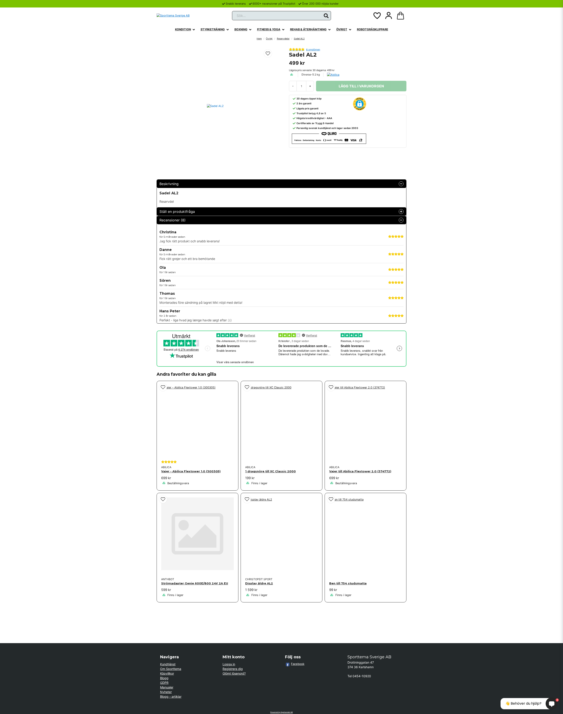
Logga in (229, 664)
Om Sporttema (170, 669)
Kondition (183, 29)
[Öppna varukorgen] (400, 15)
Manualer (166, 687)
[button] (326, 15)
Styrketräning (213, 29)
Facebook (297, 664)
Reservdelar (283, 38)
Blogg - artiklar (170, 696)
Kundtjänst (167, 664)
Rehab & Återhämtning (308, 29)
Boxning (240, 29)
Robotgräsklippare (372, 29)
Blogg (164, 678)
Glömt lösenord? (234, 673)
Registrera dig (233, 669)
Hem (259, 38)
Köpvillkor (167, 673)
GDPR (164, 683)
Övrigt (341, 29)
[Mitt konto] (389, 15)
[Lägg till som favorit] (377, 15)
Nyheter (166, 692)
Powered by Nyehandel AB (281, 712)
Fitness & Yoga (268, 29)
